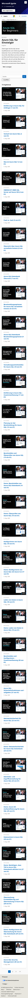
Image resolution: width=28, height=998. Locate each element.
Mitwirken (8, 989)
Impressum (18, 993)
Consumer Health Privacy (7, 991)
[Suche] (24, 76)
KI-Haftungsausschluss (7, 987)
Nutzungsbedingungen (7, 993)
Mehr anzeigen (7, 67)
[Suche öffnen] (19, 16)
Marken (3, 996)
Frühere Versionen (19, 987)
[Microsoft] (14, 16)
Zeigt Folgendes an (11, 19)
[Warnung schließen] (25, 2)
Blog (2, 989)
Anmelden (24, 16)
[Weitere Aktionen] (25, 19)
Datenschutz (16, 989)
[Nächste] (20, 971)
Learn (3, 19)
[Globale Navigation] (1, 16)
